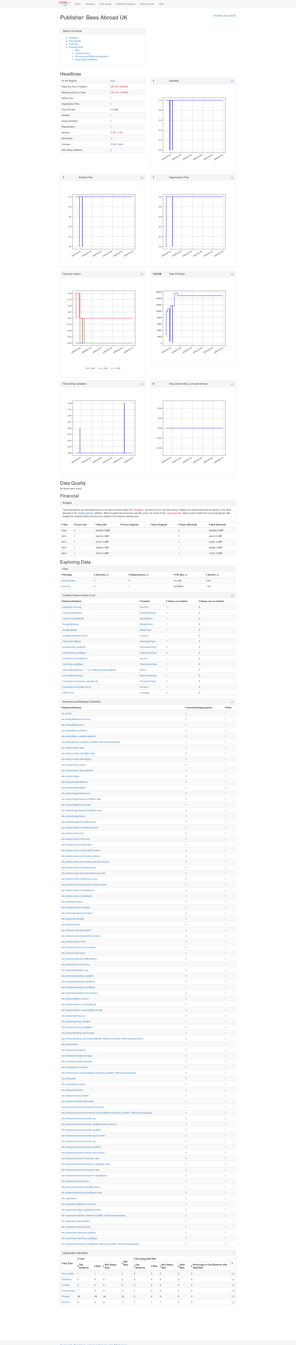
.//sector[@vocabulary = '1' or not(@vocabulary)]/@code (89, 669)
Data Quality (106, 3)
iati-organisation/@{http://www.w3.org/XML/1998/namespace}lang (93, 1215)
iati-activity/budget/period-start (76, 804)
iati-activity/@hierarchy (73, 724)
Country (143, 658)
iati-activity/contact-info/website (77, 895)
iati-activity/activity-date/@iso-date (78, 753)
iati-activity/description (72, 901)
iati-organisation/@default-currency (79, 1203)
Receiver (66, 1302)
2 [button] (167, 646)
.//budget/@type (69, 629)
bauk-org (66, 586)
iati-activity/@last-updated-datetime (79, 736)
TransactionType (148, 681)
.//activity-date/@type (72, 612)
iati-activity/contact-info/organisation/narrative (84, 873)
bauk (112, 80)
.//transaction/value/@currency (76, 686)
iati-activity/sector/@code (74, 1049)
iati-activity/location (71, 924)
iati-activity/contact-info (73, 833)
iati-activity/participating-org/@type (78, 987)
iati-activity (67, 713)
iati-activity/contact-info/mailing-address (81, 856)
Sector (143, 669)
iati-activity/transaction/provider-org (79, 1118)
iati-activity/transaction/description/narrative (83, 1106)
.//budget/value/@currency (74, 635)
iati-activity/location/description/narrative (81, 935)
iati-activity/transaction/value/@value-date (82, 1192)
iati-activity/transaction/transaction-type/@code (84, 1175)
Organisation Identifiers (86, 59)
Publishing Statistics (126, 3)
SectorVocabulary (148, 675)
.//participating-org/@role (74, 646)
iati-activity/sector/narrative (75, 1067)
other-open (117, 144)
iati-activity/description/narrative (77, 913)
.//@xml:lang (68, 692)
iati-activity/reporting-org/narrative (78, 1032)
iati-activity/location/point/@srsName (79, 958)
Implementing (68, 1290)
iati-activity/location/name (74, 941)
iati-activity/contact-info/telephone (78, 890)
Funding (66, 1284)
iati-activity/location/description (76, 930)
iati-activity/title (69, 1078)
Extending (66, 1279)
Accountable (68, 1273)
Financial (73, 43)
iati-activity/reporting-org (73, 1015)
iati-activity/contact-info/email (76, 838)
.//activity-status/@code (73, 618)
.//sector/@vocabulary (72, 675)
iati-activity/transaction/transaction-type (80, 1169)
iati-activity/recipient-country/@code (79, 1004)
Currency (144, 607)
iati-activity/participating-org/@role (78, 981)
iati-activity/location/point (73, 952)
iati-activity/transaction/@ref (75, 1095)
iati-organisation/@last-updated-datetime (81, 1209)
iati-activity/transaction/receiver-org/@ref (81, 1146)
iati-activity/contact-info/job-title (76, 844)
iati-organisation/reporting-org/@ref (79, 1232)
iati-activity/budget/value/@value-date (80, 827)
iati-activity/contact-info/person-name (79, 878)
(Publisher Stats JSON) (224, 15)
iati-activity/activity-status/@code (77, 770)
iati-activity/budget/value (73, 816)
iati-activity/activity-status (74, 764)
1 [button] (167, 607)
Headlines (90, 3)
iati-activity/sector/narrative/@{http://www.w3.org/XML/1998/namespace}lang (99, 1072)
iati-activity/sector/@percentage (77, 1055)
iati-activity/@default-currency (76, 719)
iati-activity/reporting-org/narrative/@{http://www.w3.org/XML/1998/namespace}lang (102, 1038)
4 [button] (167, 681)
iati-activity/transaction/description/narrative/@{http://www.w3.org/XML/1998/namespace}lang (107, 1112)
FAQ (161, 3)
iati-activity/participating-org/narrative (79, 992)
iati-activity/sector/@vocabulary (77, 1061)
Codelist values (82, 53)
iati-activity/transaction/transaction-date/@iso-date (86, 1164)
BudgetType (145, 629)
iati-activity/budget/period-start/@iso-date (82, 810)
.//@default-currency (71, 607)
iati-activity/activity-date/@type (76, 759)
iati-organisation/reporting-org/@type (79, 1238)
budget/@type (85, 513)
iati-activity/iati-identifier (73, 918)
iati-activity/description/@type (76, 907)
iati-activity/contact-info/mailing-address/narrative (85, 861)
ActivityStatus (146, 618)
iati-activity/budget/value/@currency (79, 821)
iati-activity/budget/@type (74, 787)
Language (145, 692)
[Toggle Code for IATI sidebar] (65, 4)
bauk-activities (68, 580)
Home (78, 3)
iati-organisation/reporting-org (76, 1226)
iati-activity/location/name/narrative (78, 947)
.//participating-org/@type (74, 652)
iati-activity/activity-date (73, 747)
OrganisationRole (148, 646)
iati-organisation (69, 1198)
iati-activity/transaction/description (78, 1101)
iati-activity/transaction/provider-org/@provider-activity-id (89, 1124)
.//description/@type (71, 641)
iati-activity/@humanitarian (74, 730)
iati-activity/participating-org (75, 970)
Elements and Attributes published (91, 56)
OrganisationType (148, 652)
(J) (232, 80)
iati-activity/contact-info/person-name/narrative (84, 884)
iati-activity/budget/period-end (76, 793)
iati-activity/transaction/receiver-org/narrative (83, 1152)
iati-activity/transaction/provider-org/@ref (81, 1129)
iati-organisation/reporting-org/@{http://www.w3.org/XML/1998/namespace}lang (100, 1243)
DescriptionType (147, 641)
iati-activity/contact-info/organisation (79, 867)
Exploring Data (147, 3)
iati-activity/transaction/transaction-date (81, 1158)
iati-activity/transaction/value (75, 1181)
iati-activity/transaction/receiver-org (78, 1141)
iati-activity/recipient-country (75, 998)
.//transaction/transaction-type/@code (80, 681)
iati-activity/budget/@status (75, 781)
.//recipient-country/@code (74, 658)
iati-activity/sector (70, 1044)
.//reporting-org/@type (72, 664)
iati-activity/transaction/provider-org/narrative (83, 1135)
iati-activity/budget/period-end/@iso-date (81, 798)
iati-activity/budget (70, 776)
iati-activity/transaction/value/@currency (81, 1186)
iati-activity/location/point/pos (75, 964)
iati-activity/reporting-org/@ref (76, 1021)
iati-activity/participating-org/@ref (78, 975)
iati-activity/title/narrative (73, 1084)
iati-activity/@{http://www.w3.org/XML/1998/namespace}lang (91, 741)
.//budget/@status (70, 624)
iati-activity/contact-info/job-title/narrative (81, 850)
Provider (66, 1296)
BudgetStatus (146, 624)
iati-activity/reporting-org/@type (77, 1027)
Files (77, 50)
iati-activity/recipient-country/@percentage (82, 1010)
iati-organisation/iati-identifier (76, 1221)
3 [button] (167, 612)
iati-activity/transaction (72, 1089)
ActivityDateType (148, 612)
